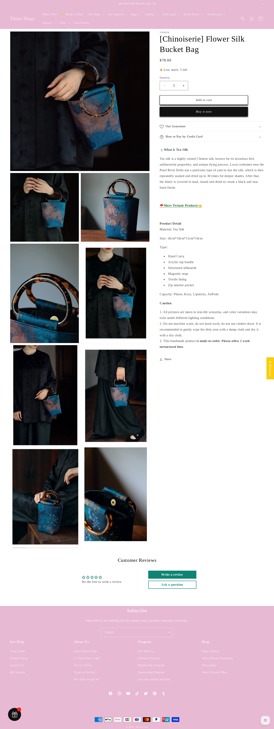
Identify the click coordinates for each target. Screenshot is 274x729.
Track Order (17, 651)
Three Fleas (142, 727)
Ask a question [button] (172, 584)
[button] (95, 14)
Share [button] (167, 359)
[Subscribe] (168, 632)
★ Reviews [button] (270, 368)
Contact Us (17, 665)
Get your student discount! (154, 679)
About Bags (209, 665)
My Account (17, 672)
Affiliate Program (149, 658)
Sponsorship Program (151, 672)
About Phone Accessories (217, 658)
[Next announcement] (262, 4)
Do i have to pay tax (86, 679)
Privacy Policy (83, 665)
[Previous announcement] (11, 4)
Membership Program (151, 665)
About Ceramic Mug (214, 672)
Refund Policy (19, 658)
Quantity (165, 77)
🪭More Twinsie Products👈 (181, 205)
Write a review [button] (172, 574)
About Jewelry (211, 651)
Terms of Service (84, 672)
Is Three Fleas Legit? (87, 658)
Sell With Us (146, 651)
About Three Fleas (85, 651)
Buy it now (204, 111)
